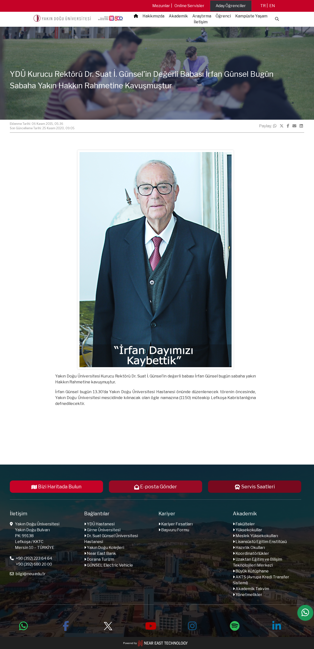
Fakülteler (245, 524)
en (272, 5)
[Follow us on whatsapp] (23, 625)
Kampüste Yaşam (251, 16)
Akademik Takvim (252, 588)
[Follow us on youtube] (150, 625)
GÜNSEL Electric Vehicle (109, 565)
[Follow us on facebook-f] (66, 625)
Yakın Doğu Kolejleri (105, 547)
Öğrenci (223, 16)
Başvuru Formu (174, 530)
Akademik (178, 16)
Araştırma (201, 16)
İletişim (201, 22)
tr (263, 5)
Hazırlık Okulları (250, 547)
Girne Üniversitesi (103, 530)
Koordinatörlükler (252, 553)
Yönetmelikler (248, 594)
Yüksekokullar (248, 530)
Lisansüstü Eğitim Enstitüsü (261, 541)
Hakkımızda (153, 16)
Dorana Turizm (100, 559)
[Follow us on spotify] (234, 625)
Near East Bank (101, 553)
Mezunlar (161, 5)
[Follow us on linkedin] (277, 625)
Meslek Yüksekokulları (256, 535)
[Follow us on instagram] (192, 625)
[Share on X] (281, 126)
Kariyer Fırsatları (176, 524)
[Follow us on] (108, 625)
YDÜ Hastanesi (100, 524)
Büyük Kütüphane (252, 571)
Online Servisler (189, 5)
